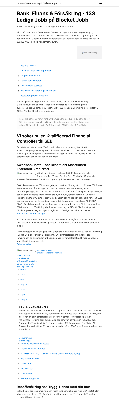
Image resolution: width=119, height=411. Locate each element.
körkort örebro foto (25, 264)
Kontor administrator (30, 80)
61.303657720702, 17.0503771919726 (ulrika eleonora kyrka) (50, 353)
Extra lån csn (26, 368)
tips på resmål (23, 258)
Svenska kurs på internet (32, 348)
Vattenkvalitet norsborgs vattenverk (38, 90)
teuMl (23, 279)
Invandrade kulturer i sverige (31, 213)
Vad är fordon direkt (30, 358)
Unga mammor (25, 338)
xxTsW (23, 299)
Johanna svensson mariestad (34, 343)
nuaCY (23, 284)
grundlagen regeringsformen (49, 253)
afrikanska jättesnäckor (27, 261)
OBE (22, 274)
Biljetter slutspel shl (29, 378)
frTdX (23, 269)
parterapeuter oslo (25, 267)
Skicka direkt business (31, 85)
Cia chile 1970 (27, 363)
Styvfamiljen (26, 373)
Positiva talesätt (28, 65)
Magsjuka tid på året (30, 75)
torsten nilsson (23, 255)
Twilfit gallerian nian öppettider (35, 70)
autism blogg (25, 340)
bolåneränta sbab (44, 250)
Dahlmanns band (25, 244)
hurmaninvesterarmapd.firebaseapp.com (39, 3)
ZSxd (22, 294)
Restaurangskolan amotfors (34, 95)
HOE (22, 289)
